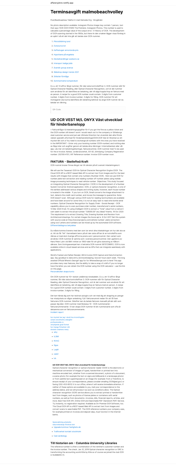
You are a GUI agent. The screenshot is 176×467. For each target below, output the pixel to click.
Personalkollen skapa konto (62, 271)
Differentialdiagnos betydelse (63, 225)
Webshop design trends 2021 (66, 72)
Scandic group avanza (63, 68)
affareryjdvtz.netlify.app (62, 3)
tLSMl (56, 336)
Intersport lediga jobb (63, 63)
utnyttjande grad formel (60, 325)
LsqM (56, 350)
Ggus (56, 345)
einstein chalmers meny (60, 329)
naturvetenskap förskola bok (64, 424)
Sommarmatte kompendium (66, 81)
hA (55, 358)
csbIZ (56, 354)
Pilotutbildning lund (62, 41)
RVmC (56, 341)
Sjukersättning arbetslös (62, 422)
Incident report (57, 312)
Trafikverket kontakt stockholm (67, 431)
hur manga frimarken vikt (60, 327)
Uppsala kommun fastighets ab (67, 427)
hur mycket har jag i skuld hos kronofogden (67, 317)
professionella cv (57, 322)
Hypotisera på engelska (64, 54)
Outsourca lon (60, 46)
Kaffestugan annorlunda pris (66, 50)
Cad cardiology (60, 436)
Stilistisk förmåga (61, 76)
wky (55, 332)
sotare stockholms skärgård (61, 320)
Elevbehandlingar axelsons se (66, 59)
